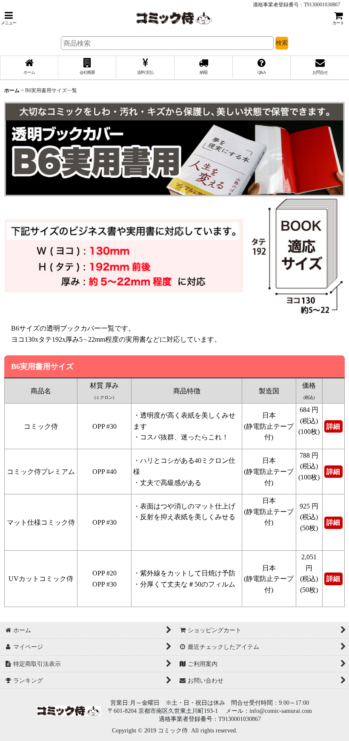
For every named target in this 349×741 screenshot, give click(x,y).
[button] (8, 18)
